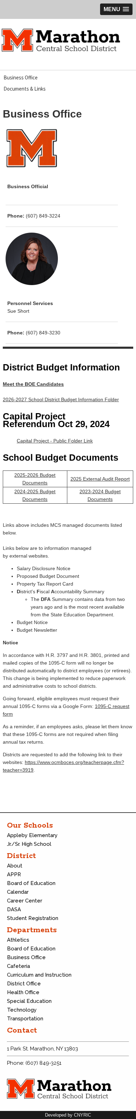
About (14, 866)
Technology (22, 1010)
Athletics (18, 940)
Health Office (23, 992)
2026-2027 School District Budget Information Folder (61, 399)
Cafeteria (18, 966)
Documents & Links (24, 88)
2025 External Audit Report (100, 479)
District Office (24, 983)
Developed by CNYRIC (68, 1115)
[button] (116, 9)
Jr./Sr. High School (29, 844)
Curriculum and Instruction (39, 975)
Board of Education (31, 883)
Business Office (20, 77)
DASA (14, 909)
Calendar (18, 892)
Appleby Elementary (32, 835)
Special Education (29, 1001)
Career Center (24, 901)
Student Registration (32, 918)
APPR (14, 874)
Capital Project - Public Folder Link (55, 441)
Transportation (25, 1018)
